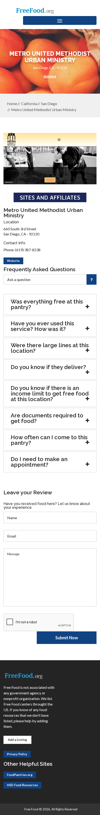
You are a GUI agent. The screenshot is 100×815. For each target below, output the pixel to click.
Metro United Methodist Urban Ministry (43, 109)
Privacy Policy (17, 754)
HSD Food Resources (22, 785)
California (29, 103)
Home (12, 103)
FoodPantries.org (20, 775)
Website (13, 261)
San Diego (49, 103)
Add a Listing (17, 740)
